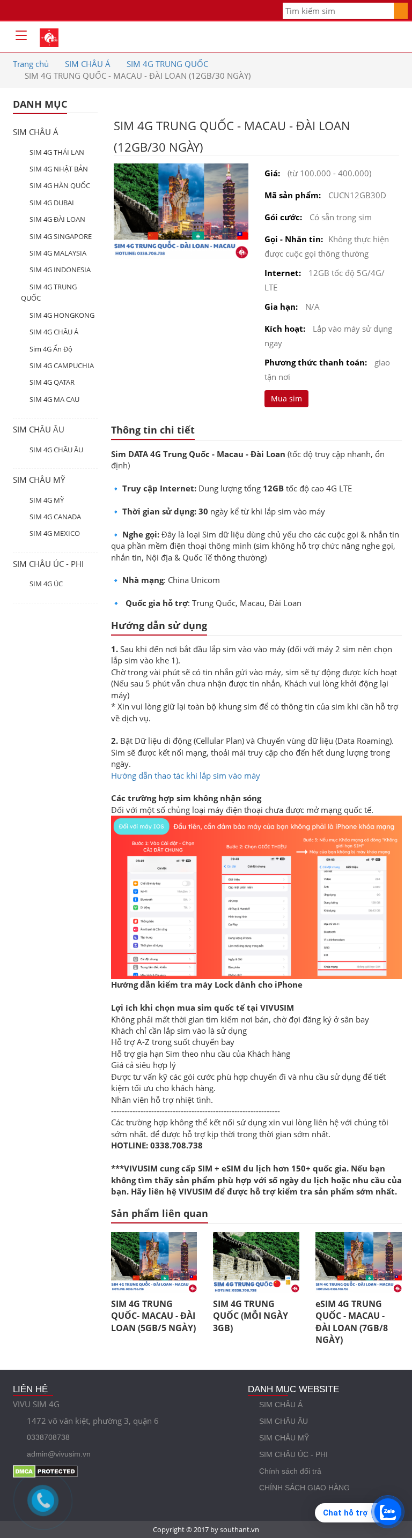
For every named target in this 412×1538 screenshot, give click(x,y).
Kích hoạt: (284, 328)
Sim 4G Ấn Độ (51, 349)
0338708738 (48, 1437)
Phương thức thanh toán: (315, 362)
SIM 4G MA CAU (54, 399)
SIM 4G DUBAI (52, 202)
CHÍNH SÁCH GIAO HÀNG (304, 1487)
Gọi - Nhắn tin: (293, 239)
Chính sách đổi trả (290, 1471)
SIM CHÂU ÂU (38, 429)
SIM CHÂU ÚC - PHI (48, 563)
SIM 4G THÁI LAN (57, 152)
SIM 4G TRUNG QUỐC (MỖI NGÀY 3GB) (250, 1316)
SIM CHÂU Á (88, 63)
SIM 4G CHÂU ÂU (56, 449)
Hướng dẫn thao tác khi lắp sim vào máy (185, 775)
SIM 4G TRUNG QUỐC (167, 63)
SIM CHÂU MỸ (39, 479)
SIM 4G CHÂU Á (54, 332)
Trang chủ (31, 63)
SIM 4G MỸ (47, 500)
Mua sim (286, 398)
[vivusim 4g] (49, 36)
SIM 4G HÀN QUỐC (60, 185)
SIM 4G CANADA (55, 516)
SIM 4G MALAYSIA (58, 253)
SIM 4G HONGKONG (62, 315)
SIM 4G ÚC (46, 583)
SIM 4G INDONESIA (60, 269)
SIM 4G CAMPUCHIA (62, 365)
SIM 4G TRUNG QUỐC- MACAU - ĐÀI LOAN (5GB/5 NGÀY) (153, 1316)
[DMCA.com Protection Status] (115, 1470)
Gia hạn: (281, 306)
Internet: (282, 272)
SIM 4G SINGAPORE (61, 236)
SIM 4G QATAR (52, 382)
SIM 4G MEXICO (55, 533)
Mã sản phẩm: (292, 195)
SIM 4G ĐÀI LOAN (57, 219)
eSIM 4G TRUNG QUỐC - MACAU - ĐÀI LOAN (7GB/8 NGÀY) (351, 1322)
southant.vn (239, 1529)
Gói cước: (283, 217)
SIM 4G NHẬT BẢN (59, 169)
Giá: (272, 173)
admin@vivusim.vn (59, 1454)
